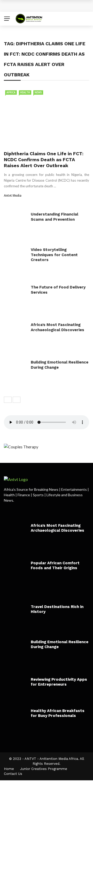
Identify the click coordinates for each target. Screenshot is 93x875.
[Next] (16, 400)
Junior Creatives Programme (43, 769)
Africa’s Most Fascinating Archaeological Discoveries (57, 327)
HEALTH (25, 92)
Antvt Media (12, 195)
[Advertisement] (46, 826)
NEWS (38, 92)
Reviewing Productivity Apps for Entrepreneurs (59, 682)
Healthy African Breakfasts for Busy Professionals (57, 713)
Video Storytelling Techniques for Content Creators (54, 254)
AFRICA (11, 92)
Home (9, 769)
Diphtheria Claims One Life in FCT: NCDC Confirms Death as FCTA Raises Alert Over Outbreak (43, 159)
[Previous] (8, 400)
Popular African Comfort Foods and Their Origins (55, 565)
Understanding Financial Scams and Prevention (54, 217)
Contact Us (13, 774)
